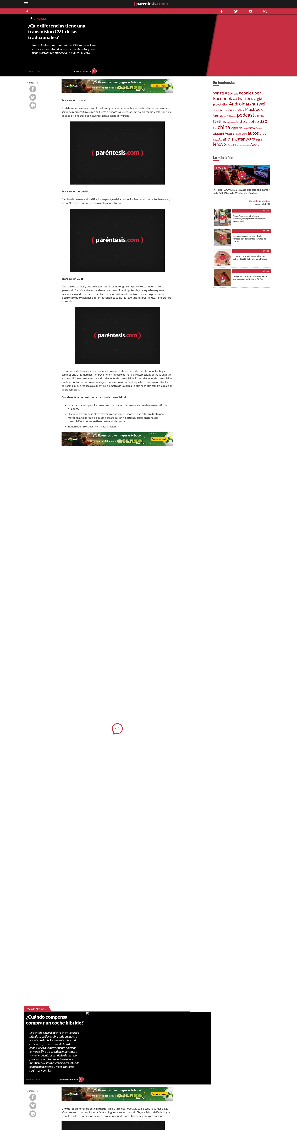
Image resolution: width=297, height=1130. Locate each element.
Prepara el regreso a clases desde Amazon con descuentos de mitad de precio (249, 239)
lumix (234, 116)
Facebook (222, 98)
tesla (217, 115)
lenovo (219, 144)
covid (235, 93)
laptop (253, 121)
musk (235, 99)
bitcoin (252, 128)
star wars (246, 138)
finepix (224, 116)
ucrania (216, 110)
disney (239, 110)
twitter (244, 98)
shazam (243, 133)
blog (262, 133)
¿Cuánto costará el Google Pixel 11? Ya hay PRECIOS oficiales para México (250, 257)
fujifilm (216, 140)
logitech (236, 128)
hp (234, 144)
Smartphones (231, 122)
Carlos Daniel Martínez (259, 201)
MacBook (254, 109)
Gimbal (259, 128)
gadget (245, 128)
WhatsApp (222, 93)
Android (237, 104)
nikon (236, 133)
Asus (229, 133)
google (245, 92)
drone (258, 139)
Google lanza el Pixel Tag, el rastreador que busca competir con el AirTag (250, 277)
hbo (215, 128)
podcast (245, 115)
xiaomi (218, 133)
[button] (27, 11)
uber (256, 93)
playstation (220, 104)
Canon (226, 139)
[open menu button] (26, 4)
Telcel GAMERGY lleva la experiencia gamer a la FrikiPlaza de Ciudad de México (242, 191)
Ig (235, 139)
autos (253, 133)
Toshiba (230, 116)
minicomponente (243, 145)
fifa (248, 104)
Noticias (41, 18)
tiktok (241, 121)
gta (259, 98)
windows (226, 109)
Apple (254, 144)
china (224, 127)
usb (263, 121)
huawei (258, 103)
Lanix (253, 99)
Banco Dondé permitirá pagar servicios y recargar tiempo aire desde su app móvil (249, 218)
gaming (259, 115)
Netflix (219, 121)
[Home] (31, 18)
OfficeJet (229, 145)
